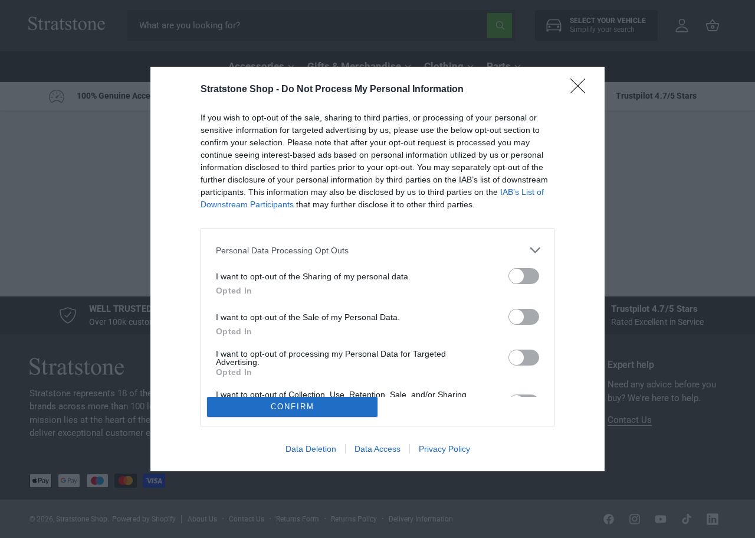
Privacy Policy (444, 449)
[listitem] (377, 250)
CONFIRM (292, 406)
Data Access (377, 449)
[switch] (523, 276)
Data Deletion (310, 449)
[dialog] (377, 269)
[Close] (581, 90)
